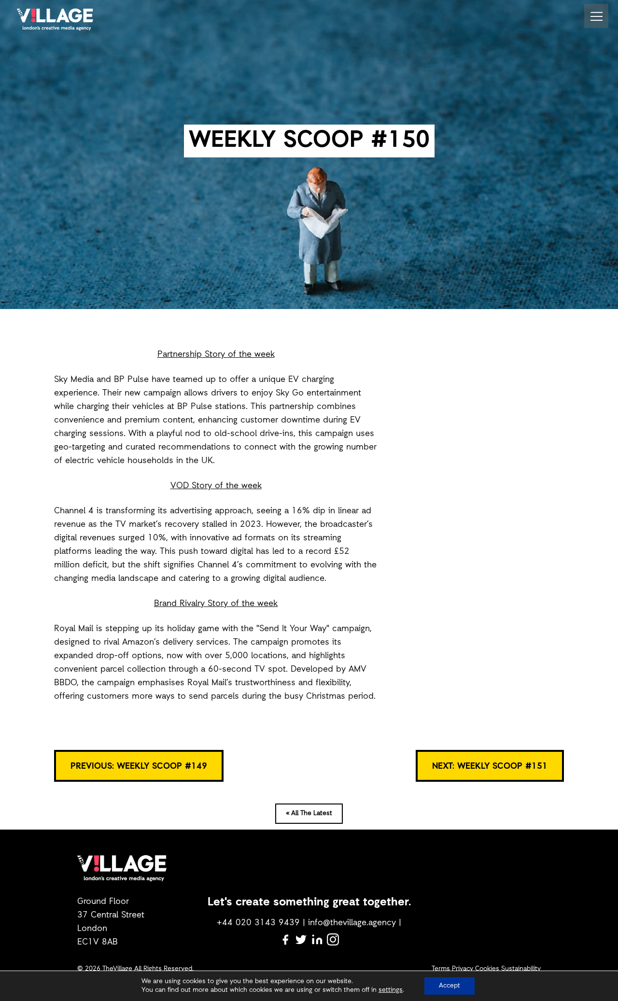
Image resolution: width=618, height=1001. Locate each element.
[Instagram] (333, 939)
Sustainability (521, 968)
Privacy (462, 968)
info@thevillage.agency (352, 923)
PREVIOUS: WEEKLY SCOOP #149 (138, 766)
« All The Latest (309, 813)
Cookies (487, 968)
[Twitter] (301, 939)
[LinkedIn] (317, 939)
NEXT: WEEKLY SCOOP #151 (490, 766)
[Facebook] (285, 939)
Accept (449, 985)
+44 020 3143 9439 (258, 923)
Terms (441, 968)
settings (391, 990)
